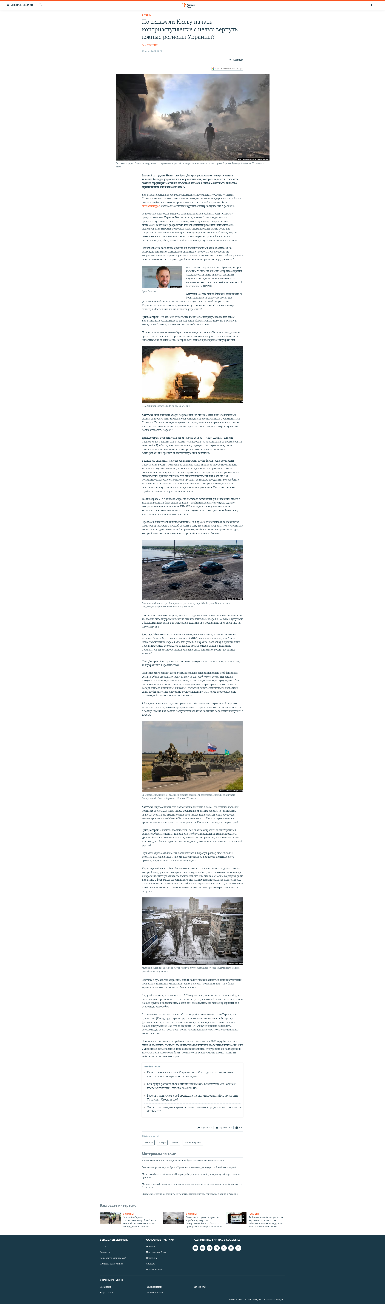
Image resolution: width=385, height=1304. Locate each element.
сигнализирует (151, 206)
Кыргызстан (106, 1293)
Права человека (154, 1269)
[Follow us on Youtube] (195, 1248)
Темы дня (254, 1214)
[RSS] (238, 1248)
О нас (103, 1247)
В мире (146, 15)
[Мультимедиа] (372, 5)
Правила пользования (111, 1264)
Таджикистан (154, 1287)
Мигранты (128, 1214)
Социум (150, 1264)
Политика (151, 1258)
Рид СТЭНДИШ (150, 45)
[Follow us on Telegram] (217, 1248)
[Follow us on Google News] (231, 1248)
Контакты (105, 1252)
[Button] (236, 60)
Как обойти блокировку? (113, 1258)
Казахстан (105, 1287)
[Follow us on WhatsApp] (224, 1248)
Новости (150, 1247)
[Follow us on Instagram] (202, 1248)
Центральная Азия (156, 1252)
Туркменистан (155, 1293)
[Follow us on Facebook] (210, 1248)
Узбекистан (200, 1287)
